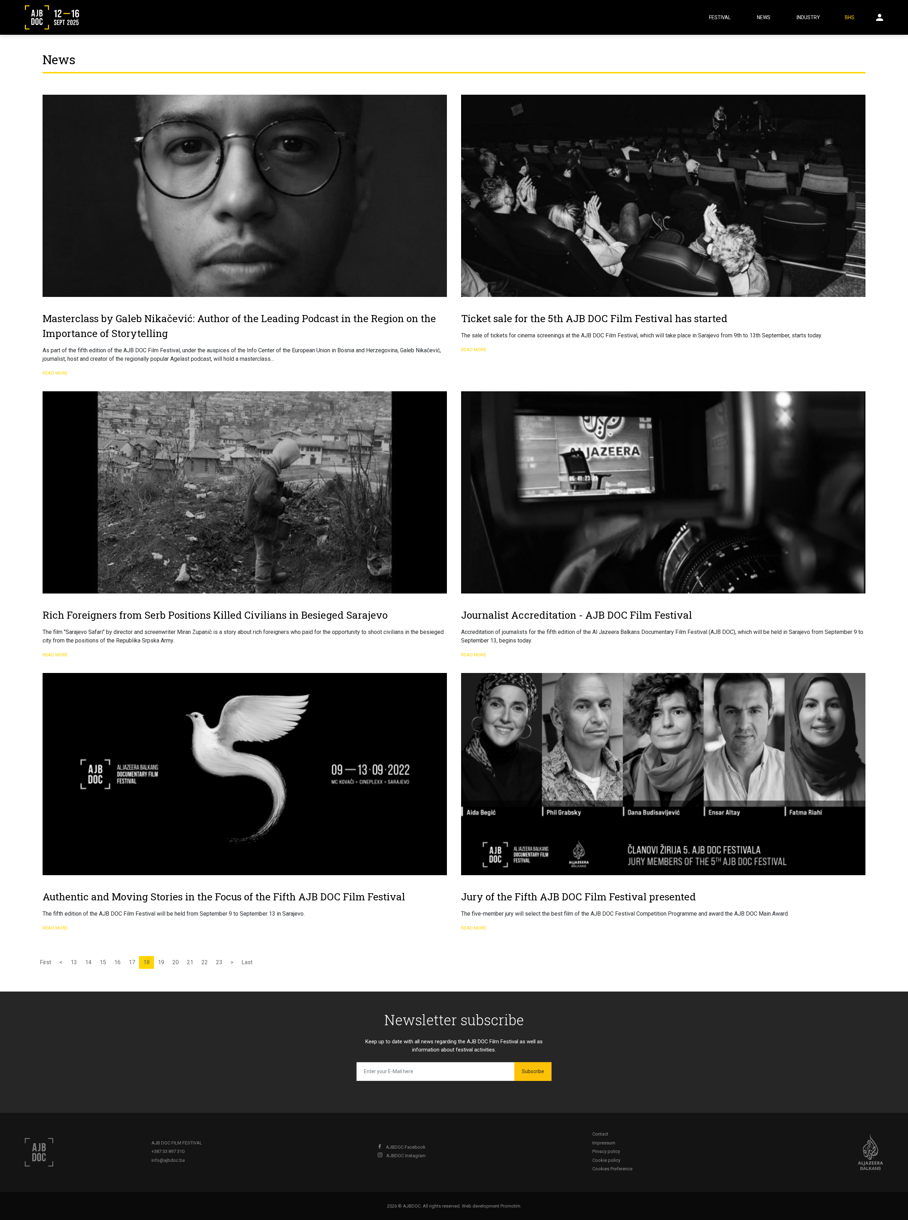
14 (88, 962)
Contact (600, 1134)
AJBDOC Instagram (405, 1155)
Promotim (510, 1206)
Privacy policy (606, 1151)
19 (161, 962)
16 (117, 962)
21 (190, 962)
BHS (849, 17)
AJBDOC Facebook (405, 1147)
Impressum (603, 1143)
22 (204, 962)
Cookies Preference (612, 1168)
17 (132, 962)
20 (175, 962)
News (763, 17)
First (45, 962)
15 (103, 962)
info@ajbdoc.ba (168, 1160)
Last (247, 962)
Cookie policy (606, 1160)
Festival (720, 17)
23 (219, 962)
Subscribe (533, 1071)
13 (74, 962)
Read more (55, 373)
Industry (808, 17)
